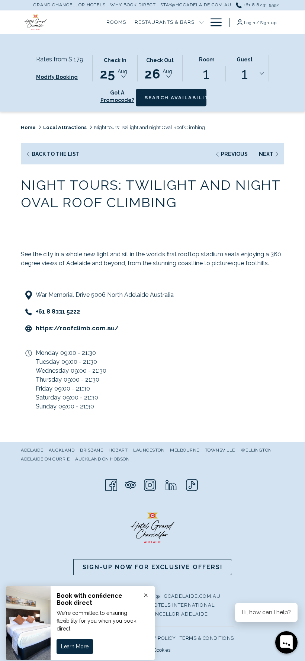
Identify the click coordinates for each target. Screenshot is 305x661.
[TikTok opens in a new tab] (192, 484)
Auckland (61, 450)
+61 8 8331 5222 (58, 311)
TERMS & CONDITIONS (207, 638)
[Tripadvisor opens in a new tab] (131, 484)
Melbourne (184, 450)
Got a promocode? (117, 96)
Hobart (118, 450)
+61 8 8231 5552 (261, 4)
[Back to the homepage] (35, 22)
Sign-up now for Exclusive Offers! (153, 567)
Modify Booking (57, 77)
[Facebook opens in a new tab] (111, 484)
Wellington (256, 450)
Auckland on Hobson (102, 459)
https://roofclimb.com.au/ (77, 328)
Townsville (220, 450)
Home (28, 127)
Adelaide (32, 450)
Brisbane (91, 450)
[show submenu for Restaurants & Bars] (202, 22)
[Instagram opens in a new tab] (150, 484)
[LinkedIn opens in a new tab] (171, 484)
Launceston (148, 450)
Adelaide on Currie (45, 459)
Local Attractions (65, 127)
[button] (115, 67)
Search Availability (175, 97)
